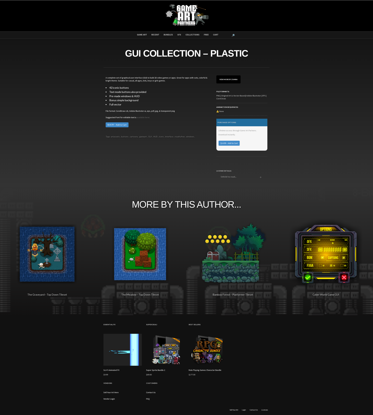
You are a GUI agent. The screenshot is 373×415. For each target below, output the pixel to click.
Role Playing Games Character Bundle (205, 370)
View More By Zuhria (228, 79)
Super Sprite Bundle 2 (155, 370)
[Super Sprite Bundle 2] (165, 349)
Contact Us (151, 392)
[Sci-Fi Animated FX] (122, 349)
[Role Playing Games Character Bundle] (208, 349)
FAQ (148, 399)
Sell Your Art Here (111, 392)
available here (143, 117)
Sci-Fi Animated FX (111, 370)
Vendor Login (109, 399)
